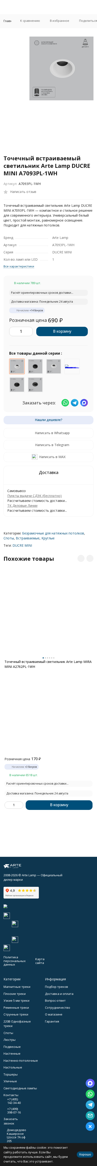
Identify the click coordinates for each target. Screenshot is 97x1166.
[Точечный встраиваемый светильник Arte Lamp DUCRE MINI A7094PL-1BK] (35, 366)
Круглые (48, 538)
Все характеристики (19, 266)
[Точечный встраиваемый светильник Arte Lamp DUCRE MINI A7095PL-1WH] (54, 366)
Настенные (12, 1053)
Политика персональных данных (15, 961)
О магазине (53, 1014)
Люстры (10, 1040)
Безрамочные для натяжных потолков (53, 533)
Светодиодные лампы (20, 1088)
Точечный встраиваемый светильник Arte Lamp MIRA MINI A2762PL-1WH (48, 664)
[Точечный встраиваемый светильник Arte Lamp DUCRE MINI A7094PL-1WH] (72, 366)
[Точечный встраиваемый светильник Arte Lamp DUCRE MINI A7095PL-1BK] (35, 385)
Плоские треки (15, 994)
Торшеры (11, 1074)
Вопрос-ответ (55, 1000)
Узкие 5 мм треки (16, 1000)
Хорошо (85, 1154)
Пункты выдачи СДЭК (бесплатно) (34, 495)
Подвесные (12, 1047)
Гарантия (52, 1021)
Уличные (10, 1081)
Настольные (13, 1067)
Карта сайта (39, 961)
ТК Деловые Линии (22, 505)
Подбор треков (56, 987)
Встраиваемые (28, 538)
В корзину (62, 331)
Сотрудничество (57, 1007)
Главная (10, 21)
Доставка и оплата (59, 994)
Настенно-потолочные (21, 1060)
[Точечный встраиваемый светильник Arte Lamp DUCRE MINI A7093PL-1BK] (17, 385)
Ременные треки (16, 1007)
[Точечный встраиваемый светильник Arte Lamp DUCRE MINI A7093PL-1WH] (17, 366)
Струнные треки (16, 1014)
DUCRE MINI (22, 545)
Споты (9, 538)
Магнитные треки (17, 987)
